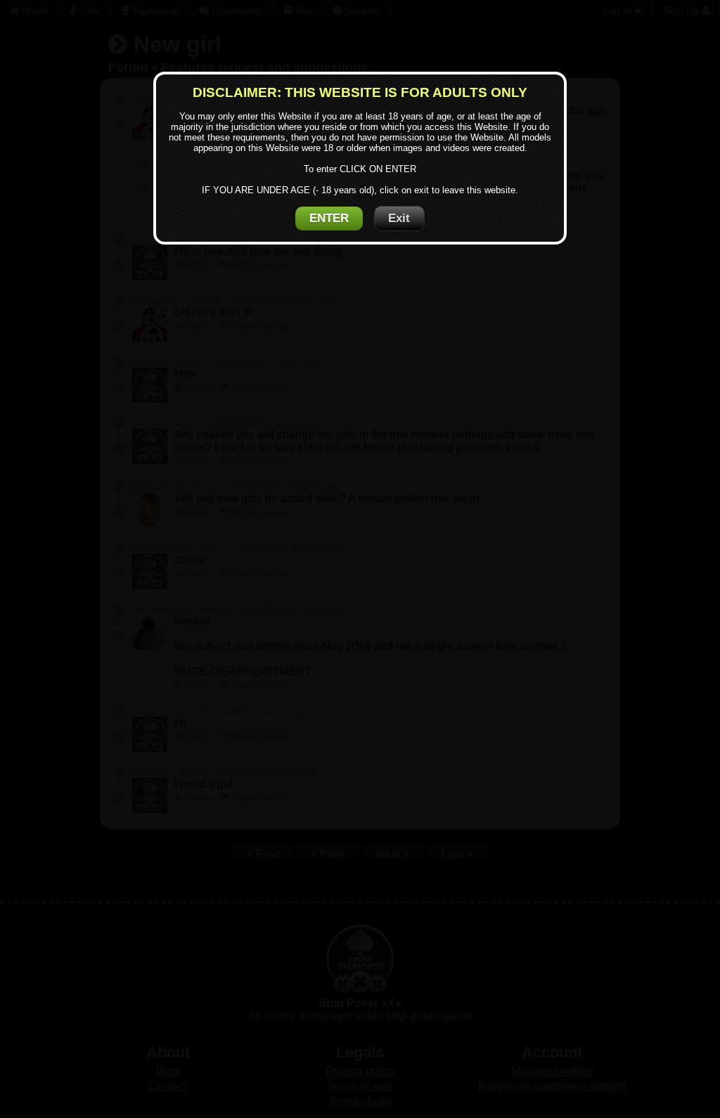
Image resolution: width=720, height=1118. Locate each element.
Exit (399, 218)
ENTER (329, 218)
